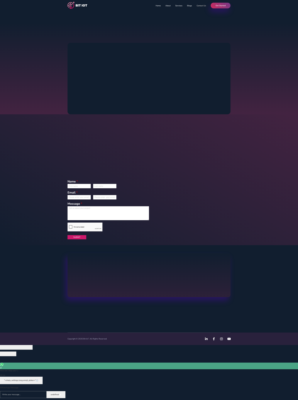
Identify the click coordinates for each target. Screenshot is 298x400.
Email (73, 193)
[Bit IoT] (78, 5)
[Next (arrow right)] (12, 354)
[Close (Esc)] (4, 347)
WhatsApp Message (9, 387)
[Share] (12, 347)
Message (75, 204)
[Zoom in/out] (28, 347)
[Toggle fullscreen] (20, 347)
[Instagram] (221, 338)
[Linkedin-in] (206, 338)
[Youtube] (228, 338)
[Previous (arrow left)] (4, 354)
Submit (76, 237)
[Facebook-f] (213, 338)
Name (73, 182)
